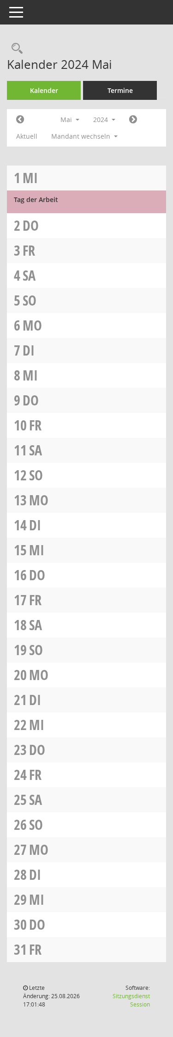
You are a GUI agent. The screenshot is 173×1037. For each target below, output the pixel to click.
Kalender (44, 90)
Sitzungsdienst (131, 1000)
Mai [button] (67, 119)
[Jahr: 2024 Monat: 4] (20, 119)
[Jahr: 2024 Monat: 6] (133, 119)
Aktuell (26, 136)
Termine (120, 90)
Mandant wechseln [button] (81, 136)
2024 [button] (101, 119)
